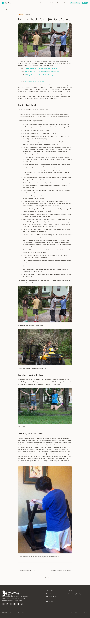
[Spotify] (18, 604)
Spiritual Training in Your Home (34, 78)
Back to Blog (7, 9)
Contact (66, 2)
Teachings (52, 2)
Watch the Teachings (51, 596)
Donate (84, 2)
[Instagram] (3, 604)
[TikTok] (22, 604)
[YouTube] (11, 604)
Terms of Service (84, 612)
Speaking (59, 2)
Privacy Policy (75, 612)
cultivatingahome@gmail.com (78, 594)
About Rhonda (50, 594)
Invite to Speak (50, 599)
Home (41, 2)
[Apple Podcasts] (14, 604)
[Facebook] (7, 604)
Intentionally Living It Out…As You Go (36, 81)
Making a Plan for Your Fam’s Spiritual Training (39, 75)
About (46, 2)
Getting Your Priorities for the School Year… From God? (41, 68)
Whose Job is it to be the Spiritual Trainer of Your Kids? (42, 71)
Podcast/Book (75, 2)
